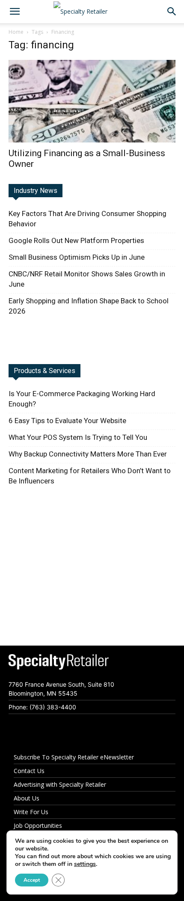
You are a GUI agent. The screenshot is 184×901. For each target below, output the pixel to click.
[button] (14, 11)
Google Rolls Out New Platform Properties (76, 240)
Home (16, 32)
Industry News (35, 191)
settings (85, 864)
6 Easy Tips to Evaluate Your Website (67, 420)
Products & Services (44, 371)
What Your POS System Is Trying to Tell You (78, 437)
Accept (32, 880)
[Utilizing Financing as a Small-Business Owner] (92, 101)
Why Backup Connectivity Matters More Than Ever (88, 454)
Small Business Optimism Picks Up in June (77, 257)
